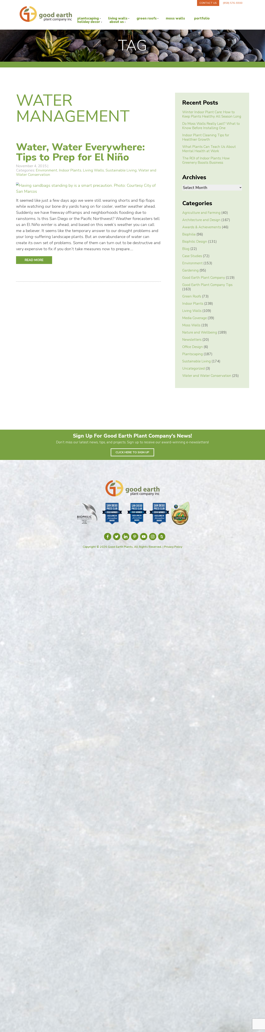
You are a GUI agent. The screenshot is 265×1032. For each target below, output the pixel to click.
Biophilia (189, 234)
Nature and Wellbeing (199, 332)
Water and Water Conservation (206, 375)
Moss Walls (175, 18)
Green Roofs (147, 18)
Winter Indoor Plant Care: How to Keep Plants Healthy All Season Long (211, 114)
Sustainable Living (121, 170)
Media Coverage (194, 318)
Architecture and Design (201, 220)
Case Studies (192, 256)
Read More (34, 260)
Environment (46, 170)
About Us (116, 22)
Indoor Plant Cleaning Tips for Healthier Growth (205, 137)
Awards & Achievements (201, 227)
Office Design (192, 347)
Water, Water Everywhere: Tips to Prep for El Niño (80, 152)
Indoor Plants (70, 170)
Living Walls (117, 18)
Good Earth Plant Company (203, 277)
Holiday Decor (88, 22)
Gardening (190, 270)
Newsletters (192, 339)
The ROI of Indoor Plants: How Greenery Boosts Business (206, 160)
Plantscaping (88, 18)
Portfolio (202, 18)
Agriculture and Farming (201, 212)
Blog (185, 248)
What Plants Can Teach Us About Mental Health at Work (209, 148)
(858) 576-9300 (232, 3)
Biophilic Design (194, 241)
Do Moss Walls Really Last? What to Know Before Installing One (211, 125)
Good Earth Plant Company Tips (207, 285)
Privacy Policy (173, 547)
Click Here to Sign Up (132, 452)
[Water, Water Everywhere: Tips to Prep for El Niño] (88, 191)
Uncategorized (193, 368)
